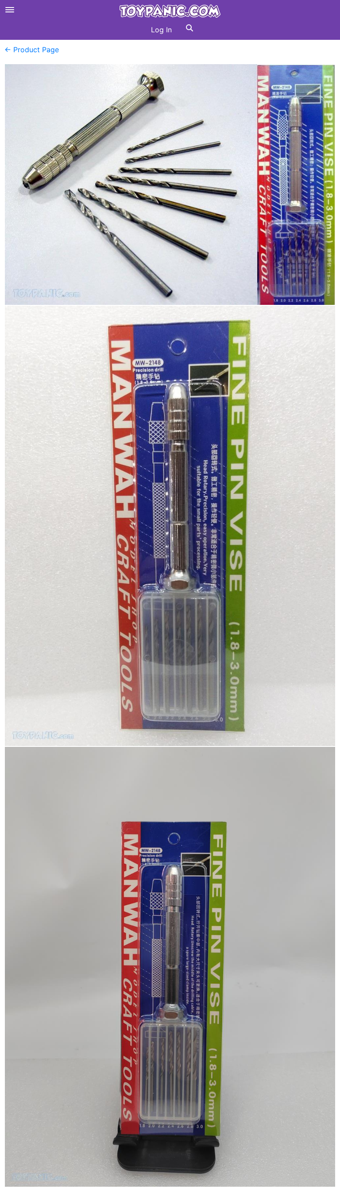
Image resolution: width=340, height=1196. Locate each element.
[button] (189, 29)
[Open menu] (9, 9)
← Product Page (31, 49)
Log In (161, 29)
